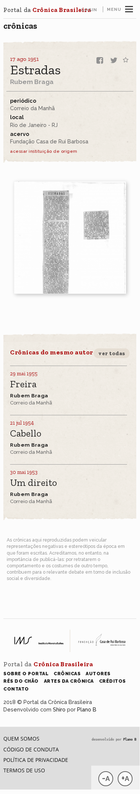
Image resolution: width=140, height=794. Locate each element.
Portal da (47, 9)
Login (89, 9)
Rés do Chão (21, 681)
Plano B (86, 709)
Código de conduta (31, 749)
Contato (16, 689)
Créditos (112, 681)
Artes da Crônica (69, 681)
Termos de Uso (24, 770)
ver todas (111, 353)
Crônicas (20, 26)
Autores (98, 673)
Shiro (59, 709)
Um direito (33, 483)
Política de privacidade (35, 759)
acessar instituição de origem (43, 151)
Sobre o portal (25, 673)
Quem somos (21, 738)
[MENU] (129, 8)
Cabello (25, 433)
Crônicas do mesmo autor (51, 352)
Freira (23, 384)
